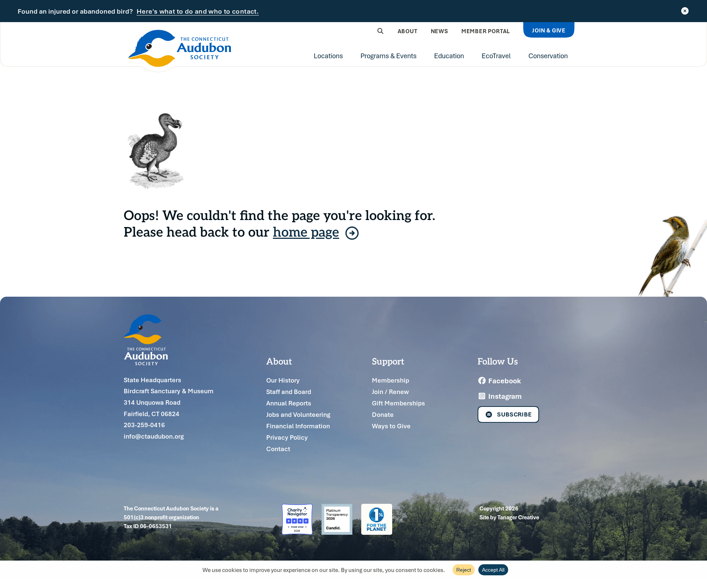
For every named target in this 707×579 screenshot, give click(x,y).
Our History (283, 380)
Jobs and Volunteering (298, 414)
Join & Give (549, 30)
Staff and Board (288, 391)
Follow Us (498, 360)
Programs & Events (388, 55)
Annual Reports (288, 403)
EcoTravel (496, 55)
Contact (278, 448)
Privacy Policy (287, 437)
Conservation (548, 55)
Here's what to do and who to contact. (198, 11)
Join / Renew (390, 391)
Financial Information (298, 426)
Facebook (504, 381)
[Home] (179, 51)
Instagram (504, 396)
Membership (390, 380)
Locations (328, 55)
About (408, 31)
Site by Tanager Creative (509, 517)
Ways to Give (391, 426)
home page (306, 231)
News (439, 31)
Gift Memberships (398, 403)
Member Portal (485, 31)
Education (449, 55)
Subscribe (514, 414)
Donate (383, 414)
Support (388, 360)
